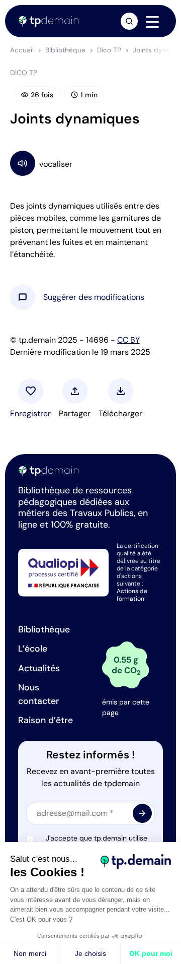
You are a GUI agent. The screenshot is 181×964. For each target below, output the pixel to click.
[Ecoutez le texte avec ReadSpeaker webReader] (90, 163)
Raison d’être (45, 720)
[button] (93, 297)
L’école (32, 648)
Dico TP (109, 50)
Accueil (22, 50)
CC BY (128, 340)
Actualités (39, 668)
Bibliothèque (65, 50)
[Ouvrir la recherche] (129, 21)
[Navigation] (152, 22)
